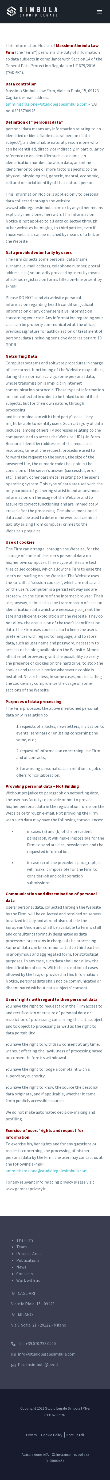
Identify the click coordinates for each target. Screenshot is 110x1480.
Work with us (28, 1280)
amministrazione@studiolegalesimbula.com (47, 104)
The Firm (24, 1240)
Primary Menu (99, 12)
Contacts (24, 1273)
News (21, 1267)
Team (21, 1246)
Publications (28, 1260)
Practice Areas (29, 1253)
